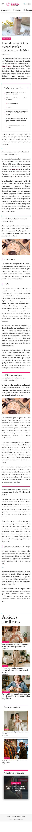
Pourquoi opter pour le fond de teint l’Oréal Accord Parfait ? (15, 93)
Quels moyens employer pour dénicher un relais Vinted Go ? (16, 788)
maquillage (9, 58)
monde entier (15, 169)
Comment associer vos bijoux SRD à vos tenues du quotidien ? (15, 732)
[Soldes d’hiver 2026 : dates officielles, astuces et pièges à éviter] (16, 749)
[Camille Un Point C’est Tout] (13, 4)
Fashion (5, 665)
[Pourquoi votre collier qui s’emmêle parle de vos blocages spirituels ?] (16, 634)
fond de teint (6, 66)
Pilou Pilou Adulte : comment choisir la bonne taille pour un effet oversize (15, 670)
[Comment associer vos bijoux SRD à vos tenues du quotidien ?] (16, 721)
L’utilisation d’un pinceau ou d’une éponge (17, 126)
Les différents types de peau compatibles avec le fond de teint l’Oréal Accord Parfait (17, 112)
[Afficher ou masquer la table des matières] (26, 88)
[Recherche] (24, 4)
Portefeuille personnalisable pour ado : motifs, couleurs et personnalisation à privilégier (16, 696)
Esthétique (6, 38)
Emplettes (7, 758)
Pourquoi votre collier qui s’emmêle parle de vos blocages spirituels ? (15, 645)
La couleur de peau (13, 103)
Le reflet (10, 107)
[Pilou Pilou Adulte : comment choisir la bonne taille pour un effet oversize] (16, 658)
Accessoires (6, 691)
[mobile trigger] (3, 4)
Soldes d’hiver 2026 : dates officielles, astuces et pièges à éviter (14, 761)
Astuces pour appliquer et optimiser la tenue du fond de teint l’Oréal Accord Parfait (16, 120)
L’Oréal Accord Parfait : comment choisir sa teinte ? (16, 98)
